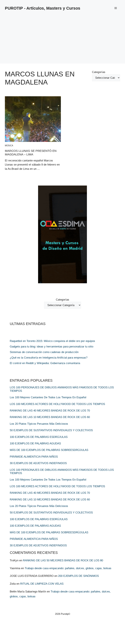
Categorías (98, 72)
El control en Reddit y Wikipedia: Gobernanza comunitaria (45, 363)
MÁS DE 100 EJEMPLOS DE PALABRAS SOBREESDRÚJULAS (49, 450)
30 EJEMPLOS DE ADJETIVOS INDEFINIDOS (38, 463)
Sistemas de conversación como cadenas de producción (44, 352)
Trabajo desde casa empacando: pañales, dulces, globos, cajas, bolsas (68, 568)
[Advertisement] (62, 41)
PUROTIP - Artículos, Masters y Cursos (42, 8)
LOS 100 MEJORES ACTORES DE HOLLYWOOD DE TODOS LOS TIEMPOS (57, 404)
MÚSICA (9, 145)
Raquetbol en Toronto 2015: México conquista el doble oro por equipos (52, 341)
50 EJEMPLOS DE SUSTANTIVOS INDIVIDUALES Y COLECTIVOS (51, 430)
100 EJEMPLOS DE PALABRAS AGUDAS (35, 443)
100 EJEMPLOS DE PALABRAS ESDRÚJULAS (39, 437)
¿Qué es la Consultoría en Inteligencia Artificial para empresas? (48, 357)
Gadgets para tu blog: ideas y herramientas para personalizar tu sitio (51, 346)
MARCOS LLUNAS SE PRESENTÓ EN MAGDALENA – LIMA (30, 152)
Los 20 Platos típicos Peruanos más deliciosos (39, 423)
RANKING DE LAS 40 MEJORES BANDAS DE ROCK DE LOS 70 (50, 410)
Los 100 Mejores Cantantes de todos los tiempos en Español (48, 397)
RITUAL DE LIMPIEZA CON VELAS (41, 583)
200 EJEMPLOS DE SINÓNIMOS (78, 575)
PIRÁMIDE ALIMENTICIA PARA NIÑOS (34, 456)
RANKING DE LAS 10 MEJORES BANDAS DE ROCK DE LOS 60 (50, 417)
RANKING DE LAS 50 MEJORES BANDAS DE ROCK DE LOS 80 (63, 560)
